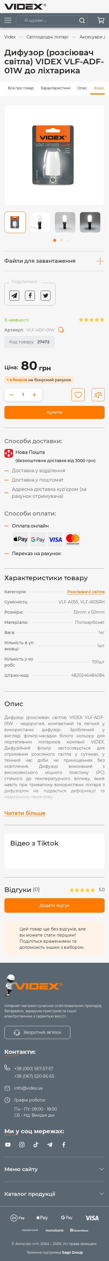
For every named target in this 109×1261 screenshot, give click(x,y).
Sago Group (72, 1252)
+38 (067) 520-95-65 (34, 1076)
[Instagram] (21, 1144)
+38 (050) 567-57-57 (33, 1068)
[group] (54, 155)
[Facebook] (63, 1144)
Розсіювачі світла (86, 591)
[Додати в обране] (78, 394)
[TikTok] (35, 1144)
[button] (54, 240)
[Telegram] (49, 1144)
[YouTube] (7, 1144)
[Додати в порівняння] (98, 394)
